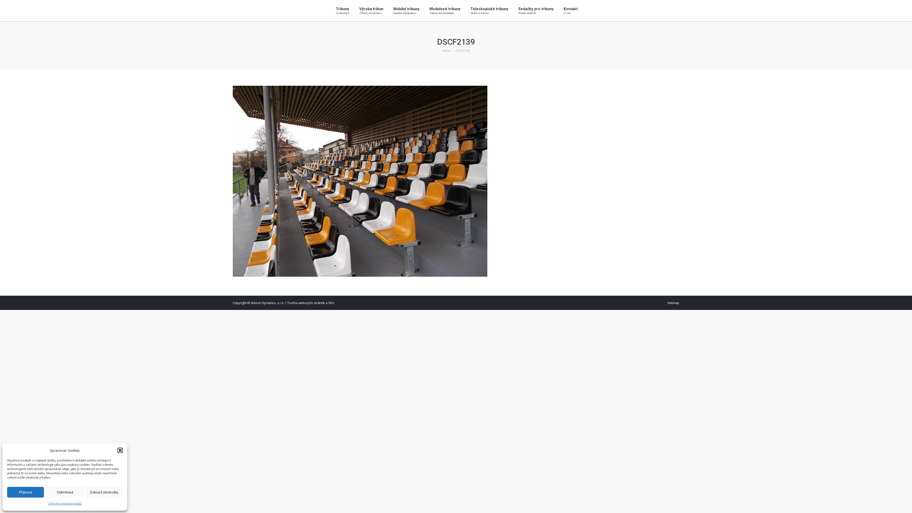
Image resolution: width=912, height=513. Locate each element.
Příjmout (25, 492)
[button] (120, 450)
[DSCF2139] (456, 181)
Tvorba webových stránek (306, 303)
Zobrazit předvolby (104, 492)
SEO (331, 303)
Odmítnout (65, 492)
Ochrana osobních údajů (64, 504)
